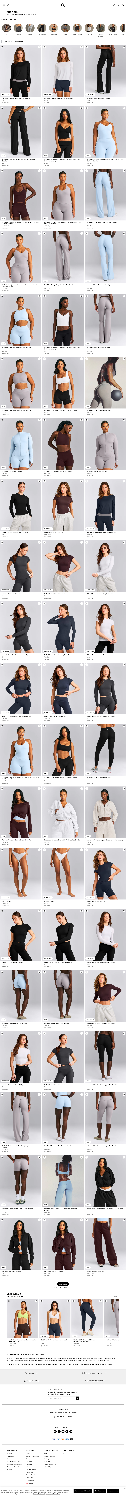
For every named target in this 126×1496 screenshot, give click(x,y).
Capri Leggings (48, 1459)
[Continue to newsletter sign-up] (77, 1398)
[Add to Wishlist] (39, 46)
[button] (6, 1)
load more (63, 1284)
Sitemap (9, 1469)
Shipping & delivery (31, 1467)
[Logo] (63, 5)
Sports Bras (47, 1461)
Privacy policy (30, 1477)
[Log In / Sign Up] (8, 5)
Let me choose (113, 1491)
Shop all (116, 1296)
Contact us (29, 1464)
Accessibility (29, 1453)
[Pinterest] (71, 1432)
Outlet (45, 1453)
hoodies (37, 1360)
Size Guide (29, 1461)
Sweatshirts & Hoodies (50, 1464)
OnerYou (64, 1453)
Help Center (29, 1472)
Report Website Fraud (13, 1467)
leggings (24, 1360)
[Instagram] (55, 1432)
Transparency (10, 1456)
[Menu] (3, 5)
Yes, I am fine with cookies (83, 1491)
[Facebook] (59, 1432)
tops (46, 1360)
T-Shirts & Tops (48, 1467)
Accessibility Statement (32, 1456)
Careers (9, 1459)
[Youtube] (63, 1432)
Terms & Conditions (31, 1475)
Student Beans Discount (13, 1461)
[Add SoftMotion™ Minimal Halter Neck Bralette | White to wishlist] (68, 1301)
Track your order (30, 1459)
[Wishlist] (114, 5)
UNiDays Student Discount (14, 1464)
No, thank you (99, 1491)
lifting (49, 1364)
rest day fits (29, 1364)
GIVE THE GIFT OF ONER (64, 1417)
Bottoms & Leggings (49, 1456)
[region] (63, 1491)
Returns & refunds (31, 1469)
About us (9, 1453)
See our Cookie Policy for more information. (46, 1494)
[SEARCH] (118, 5)
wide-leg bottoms (57, 1360)
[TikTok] (67, 1432)
